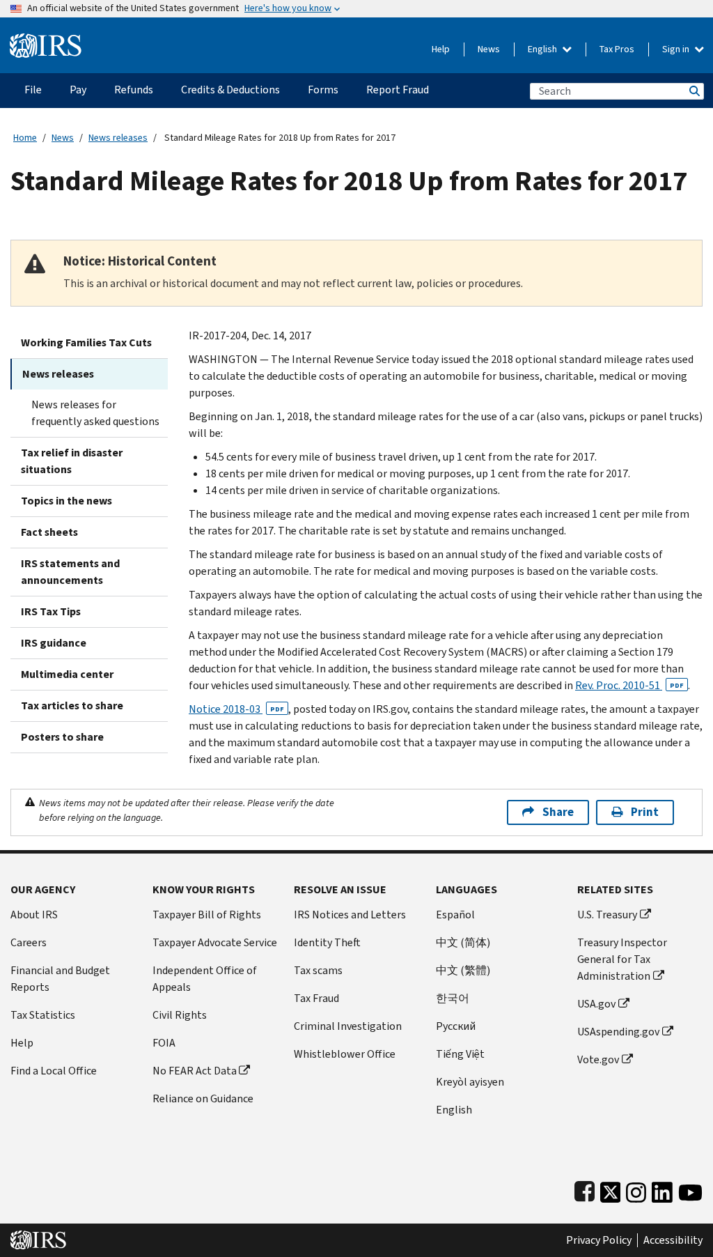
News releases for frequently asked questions (95, 413)
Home (25, 137)
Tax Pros (617, 49)
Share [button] (558, 812)
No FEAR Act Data (194, 1070)
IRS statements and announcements (70, 571)
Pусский (456, 1026)
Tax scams (318, 970)
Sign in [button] (676, 49)
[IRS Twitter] (610, 1189)
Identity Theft (327, 942)
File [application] (33, 89)
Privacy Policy (599, 1240)
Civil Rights (179, 1015)
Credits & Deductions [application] (230, 89)
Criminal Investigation (348, 1026)
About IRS (34, 914)
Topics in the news (66, 500)
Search (693, 91)
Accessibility (673, 1240)
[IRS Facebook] (584, 1189)
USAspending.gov (618, 1031)
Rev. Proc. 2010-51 (629, 685)
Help (441, 49)
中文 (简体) (463, 942)
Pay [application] (78, 89)
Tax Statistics (42, 1015)
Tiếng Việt (460, 1054)
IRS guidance (53, 642)
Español (455, 914)
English (543, 49)
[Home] (45, 40)
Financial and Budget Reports (60, 978)
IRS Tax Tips (51, 611)
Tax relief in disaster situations (72, 461)
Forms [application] (323, 89)
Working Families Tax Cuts (86, 342)
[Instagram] (636, 1189)
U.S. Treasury (607, 914)
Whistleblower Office (344, 1054)
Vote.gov (598, 1059)
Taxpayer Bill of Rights (206, 914)
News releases (118, 137)
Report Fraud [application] (397, 89)
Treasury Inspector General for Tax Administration (622, 959)
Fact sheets (49, 532)
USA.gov (596, 1003)
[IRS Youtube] (690, 1189)
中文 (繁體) (463, 970)
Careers (28, 942)
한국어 (452, 998)
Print (645, 812)
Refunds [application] (133, 89)
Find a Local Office (53, 1070)
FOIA (163, 1042)
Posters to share (62, 737)
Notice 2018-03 (236, 709)
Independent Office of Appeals (204, 978)
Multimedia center (67, 674)
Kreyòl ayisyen (470, 1081)
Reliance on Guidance (202, 1098)
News (489, 49)
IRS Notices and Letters (350, 914)
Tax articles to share (72, 705)
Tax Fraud (316, 998)
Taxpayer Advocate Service (214, 942)
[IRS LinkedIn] (662, 1189)
